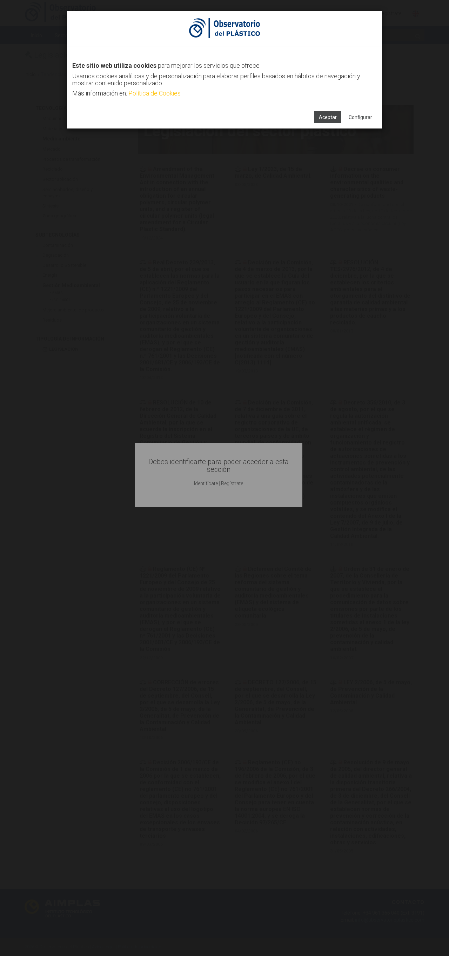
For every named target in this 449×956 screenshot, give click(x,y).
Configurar (360, 117)
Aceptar (328, 117)
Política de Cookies (154, 93)
